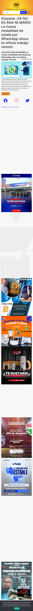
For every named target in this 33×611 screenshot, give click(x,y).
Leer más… (5, 94)
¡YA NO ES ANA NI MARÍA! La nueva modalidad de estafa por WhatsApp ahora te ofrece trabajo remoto (16, 56)
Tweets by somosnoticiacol (10, 107)
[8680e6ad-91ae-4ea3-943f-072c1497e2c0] (16, 297)
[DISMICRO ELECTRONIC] (16, 331)
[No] (31, 606)
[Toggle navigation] (28, 12)
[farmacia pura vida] (16, 193)
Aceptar (17, 608)
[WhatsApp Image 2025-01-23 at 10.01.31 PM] (16, 365)
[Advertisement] (16, 124)
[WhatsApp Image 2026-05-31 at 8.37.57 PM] (16, 437)
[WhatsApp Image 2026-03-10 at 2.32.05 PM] (16, 477)
